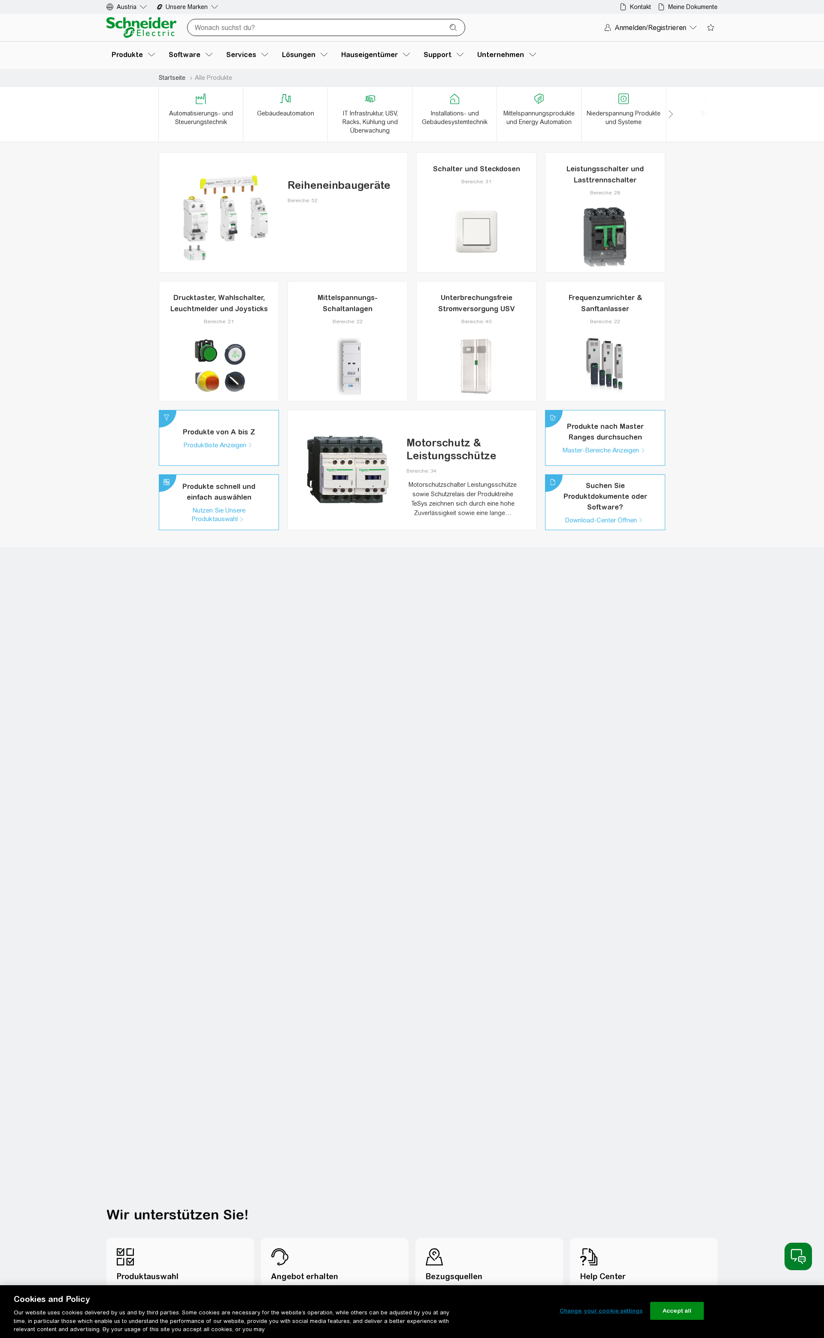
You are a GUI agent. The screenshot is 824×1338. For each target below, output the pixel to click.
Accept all (677, 1311)
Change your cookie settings (601, 1311)
